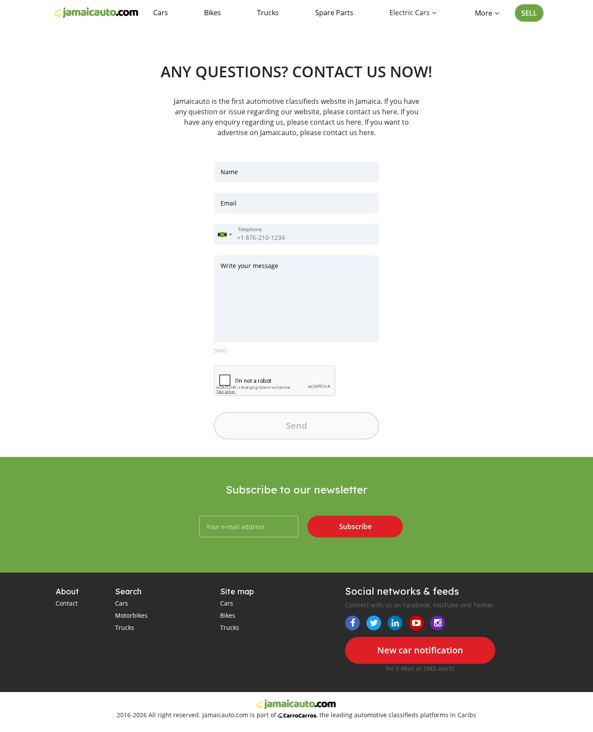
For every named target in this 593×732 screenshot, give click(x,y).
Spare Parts (334, 12)
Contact (67, 603)
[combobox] (224, 234)
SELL (529, 13)
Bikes (212, 12)
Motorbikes (131, 615)
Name (229, 172)
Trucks (268, 12)
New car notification (420, 650)
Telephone (250, 229)
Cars (160, 12)
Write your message (249, 266)
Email (229, 203)
